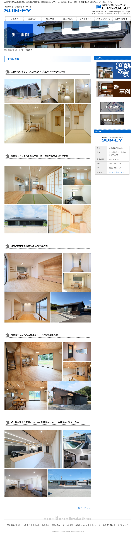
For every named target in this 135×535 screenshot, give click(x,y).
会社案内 (14, 19)
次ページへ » (84, 508)
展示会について (103, 19)
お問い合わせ (121, 19)
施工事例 (50, 19)
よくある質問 (86, 19)
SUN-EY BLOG (109, 525)
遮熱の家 (32, 19)
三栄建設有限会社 (14, 525)
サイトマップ (122, 525)
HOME (13, 50)
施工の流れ (68, 19)
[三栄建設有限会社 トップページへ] (18, 14)
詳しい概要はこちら (116, 172)
